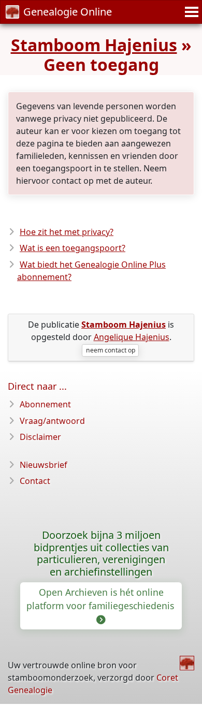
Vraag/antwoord (52, 420)
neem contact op (110, 350)
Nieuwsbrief (43, 464)
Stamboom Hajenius (94, 45)
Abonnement (45, 404)
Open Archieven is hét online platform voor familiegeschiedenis (101, 599)
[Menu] (190, 12)
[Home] (187, 663)
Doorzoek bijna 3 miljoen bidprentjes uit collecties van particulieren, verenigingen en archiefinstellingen (101, 553)
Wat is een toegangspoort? (72, 248)
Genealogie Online (67, 12)
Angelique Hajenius (131, 337)
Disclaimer (40, 437)
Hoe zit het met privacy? (66, 232)
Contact (35, 481)
